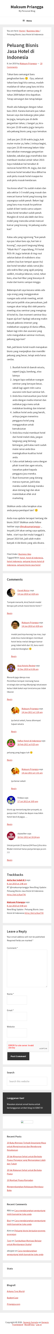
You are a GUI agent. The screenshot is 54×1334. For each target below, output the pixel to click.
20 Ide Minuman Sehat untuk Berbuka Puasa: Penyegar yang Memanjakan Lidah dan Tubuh (26, 1160)
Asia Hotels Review (26, 665)
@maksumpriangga (30, 526)
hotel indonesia (14, 561)
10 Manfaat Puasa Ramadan (20, 1180)
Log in (39, 1324)
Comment (12, 948)
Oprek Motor (23, 590)
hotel (22, 557)
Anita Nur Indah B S (16, 880)
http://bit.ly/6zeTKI (16, 894)
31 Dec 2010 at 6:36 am (27, 669)
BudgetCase (12, 1297)
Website (11, 1026)
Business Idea (24, 554)
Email (10, 1010)
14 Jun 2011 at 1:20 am (32, 712)
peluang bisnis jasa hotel (29, 565)
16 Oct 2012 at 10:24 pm (28, 837)
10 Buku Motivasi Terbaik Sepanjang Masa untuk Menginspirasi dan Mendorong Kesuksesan (26, 1146)
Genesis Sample (30, 1322)
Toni (9, 1240)
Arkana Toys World (16, 1291)
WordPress (29, 1324)
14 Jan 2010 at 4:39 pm (32, 626)
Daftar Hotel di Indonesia (29, 740)
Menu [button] (29, 20)
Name (10, 994)
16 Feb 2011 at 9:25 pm (28, 744)
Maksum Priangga (27, 6)
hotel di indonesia (34, 557)
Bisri (9, 1220)
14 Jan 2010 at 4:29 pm (28, 594)
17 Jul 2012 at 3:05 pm (27, 801)
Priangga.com (13, 1304)
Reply (9, 613)
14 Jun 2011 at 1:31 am (32, 772)
